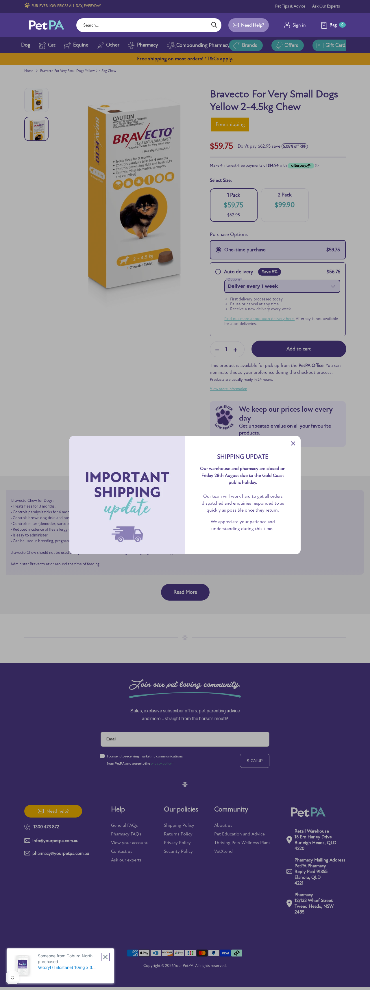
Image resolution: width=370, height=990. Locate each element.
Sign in (299, 25)
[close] (105, 957)
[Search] (214, 25)
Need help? (252, 25)
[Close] (293, 443)
